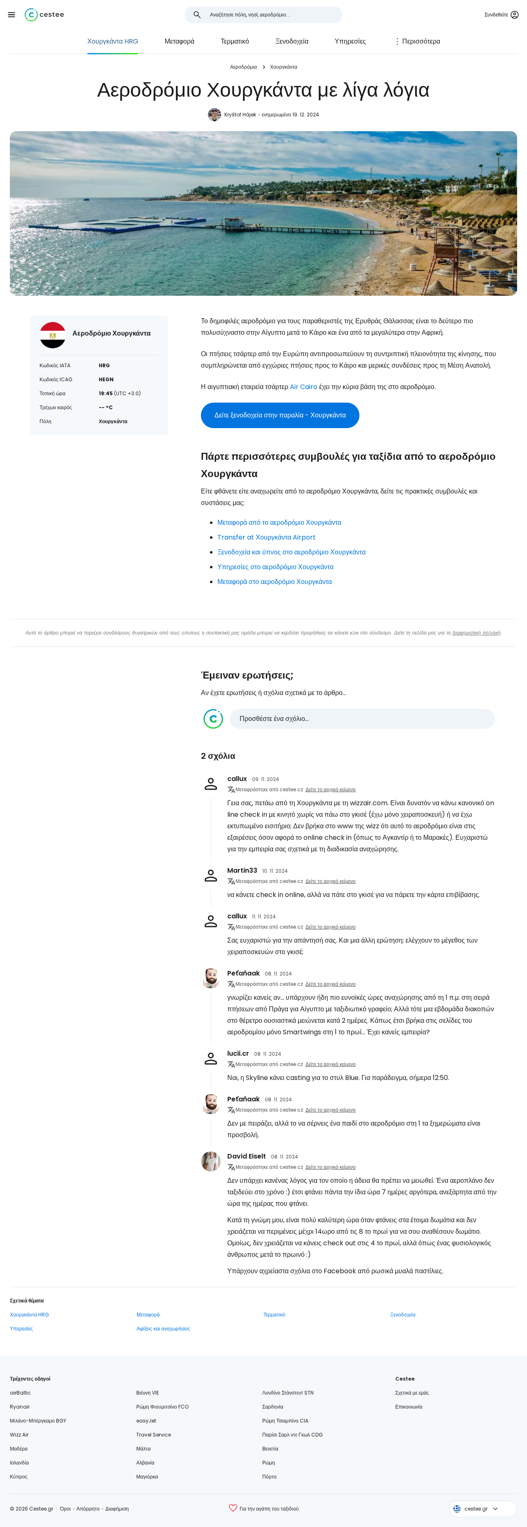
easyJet (146, 1420)
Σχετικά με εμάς (412, 1392)
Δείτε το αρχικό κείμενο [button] (330, 789)
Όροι (65, 1508)
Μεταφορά (179, 41)
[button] (11, 14)
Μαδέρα (19, 1448)
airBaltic (20, 1392)
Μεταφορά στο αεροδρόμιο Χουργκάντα (274, 581)
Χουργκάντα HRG (112, 41)
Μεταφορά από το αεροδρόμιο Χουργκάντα (279, 522)
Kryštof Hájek (240, 114)
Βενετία (270, 1448)
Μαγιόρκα (147, 1476)
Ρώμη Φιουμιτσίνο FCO (162, 1406)
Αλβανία (145, 1462)
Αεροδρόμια (243, 66)
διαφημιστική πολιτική (476, 632)
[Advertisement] (99, 512)
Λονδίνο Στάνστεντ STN (288, 1392)
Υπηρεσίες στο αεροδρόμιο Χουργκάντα (275, 567)
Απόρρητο (88, 1508)
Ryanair (20, 1406)
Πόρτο (269, 1476)
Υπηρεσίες (350, 41)
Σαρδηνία (272, 1406)
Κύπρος (19, 1476)
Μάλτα (143, 1448)
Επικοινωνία (408, 1406)
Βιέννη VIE (147, 1392)
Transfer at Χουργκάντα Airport (266, 537)
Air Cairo (303, 387)
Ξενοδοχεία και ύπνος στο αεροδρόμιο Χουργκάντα (291, 552)
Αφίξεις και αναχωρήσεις (163, 1328)
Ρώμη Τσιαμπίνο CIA (285, 1420)
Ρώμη (268, 1462)
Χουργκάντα (283, 66)
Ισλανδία (19, 1462)
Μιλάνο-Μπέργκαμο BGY (38, 1420)
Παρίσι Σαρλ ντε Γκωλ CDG (292, 1434)
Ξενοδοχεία (291, 41)
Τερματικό (235, 41)
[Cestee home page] (44, 14)
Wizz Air (19, 1434)
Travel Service (153, 1434)
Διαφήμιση (117, 1508)
